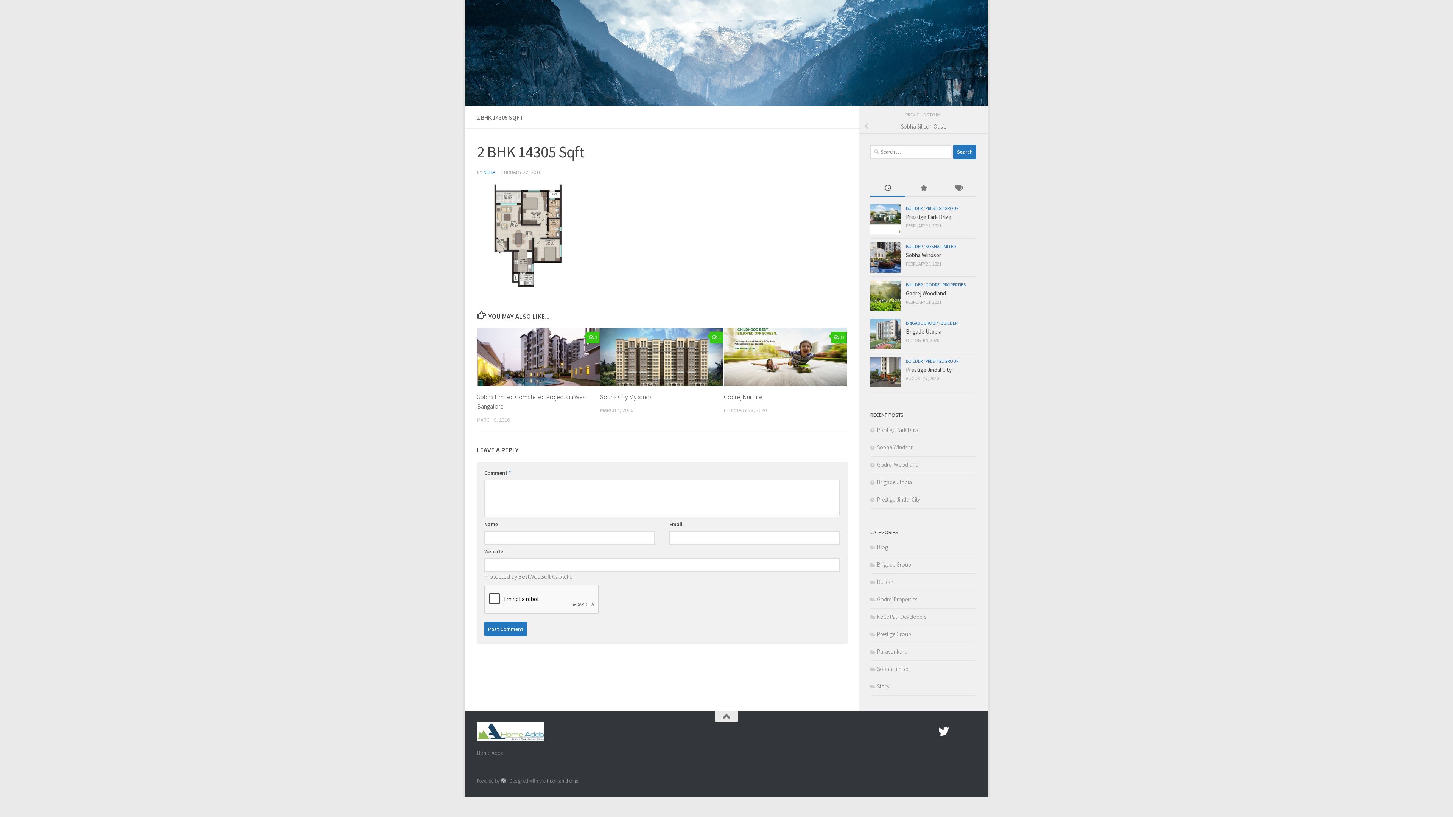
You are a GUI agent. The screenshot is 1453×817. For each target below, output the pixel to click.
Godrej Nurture (743, 397)
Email (676, 524)
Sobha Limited (941, 246)
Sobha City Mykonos (626, 397)
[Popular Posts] (923, 188)
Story (883, 686)
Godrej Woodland (926, 293)
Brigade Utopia (923, 331)
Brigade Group (922, 323)
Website (493, 551)
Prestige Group (942, 208)
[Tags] (958, 188)
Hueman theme (562, 781)
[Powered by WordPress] (503, 780)
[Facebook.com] (930, 731)
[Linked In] (971, 731)
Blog (882, 547)
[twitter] (943, 731)
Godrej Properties (946, 284)
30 (842, 337)
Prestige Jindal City (929, 369)
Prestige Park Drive (928, 217)
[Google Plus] (957, 731)
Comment (497, 472)
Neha (489, 172)
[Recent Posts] (887, 188)
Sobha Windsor (923, 255)
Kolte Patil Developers (901, 616)
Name (491, 524)
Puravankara (892, 651)
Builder (914, 208)
